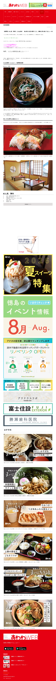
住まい (42, 16)
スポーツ (10, 21)
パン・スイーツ (7, 16)
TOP (5, 11)
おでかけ (27, 11)
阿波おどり (24, 21)
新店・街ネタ (16, 11)
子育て (32, 11)
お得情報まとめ (28, 16)
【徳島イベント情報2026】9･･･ (18, 656)
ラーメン (46, 11)
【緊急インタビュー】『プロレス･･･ (19, 664)
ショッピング (21, 16)
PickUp (29, 21)
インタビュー (16, 21)
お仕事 (47, 16)
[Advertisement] (28, 221)
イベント (22, 11)
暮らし (6, 21)
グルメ (37, 11)
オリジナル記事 (36, 16)
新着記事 (10, 11)
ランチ (42, 11)
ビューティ (14, 16)
